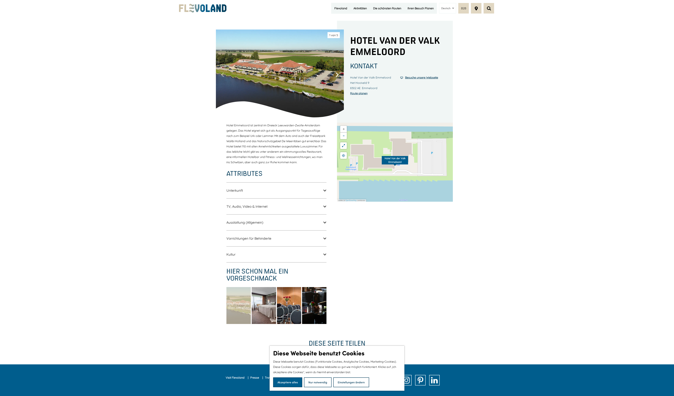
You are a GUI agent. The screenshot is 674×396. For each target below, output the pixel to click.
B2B (463, 8)
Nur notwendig (317, 382)
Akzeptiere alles (287, 382)
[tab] (334, 35)
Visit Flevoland (235, 377)
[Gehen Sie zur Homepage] (202, 8)
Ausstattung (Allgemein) (244, 222)
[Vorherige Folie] (222, 74)
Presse (255, 377)
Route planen (359, 93)
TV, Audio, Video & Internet (246, 206)
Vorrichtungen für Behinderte (248, 238)
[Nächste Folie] (337, 74)
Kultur (231, 254)
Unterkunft (234, 190)
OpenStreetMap (350, 200)
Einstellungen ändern (351, 382)
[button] (395, 162)
